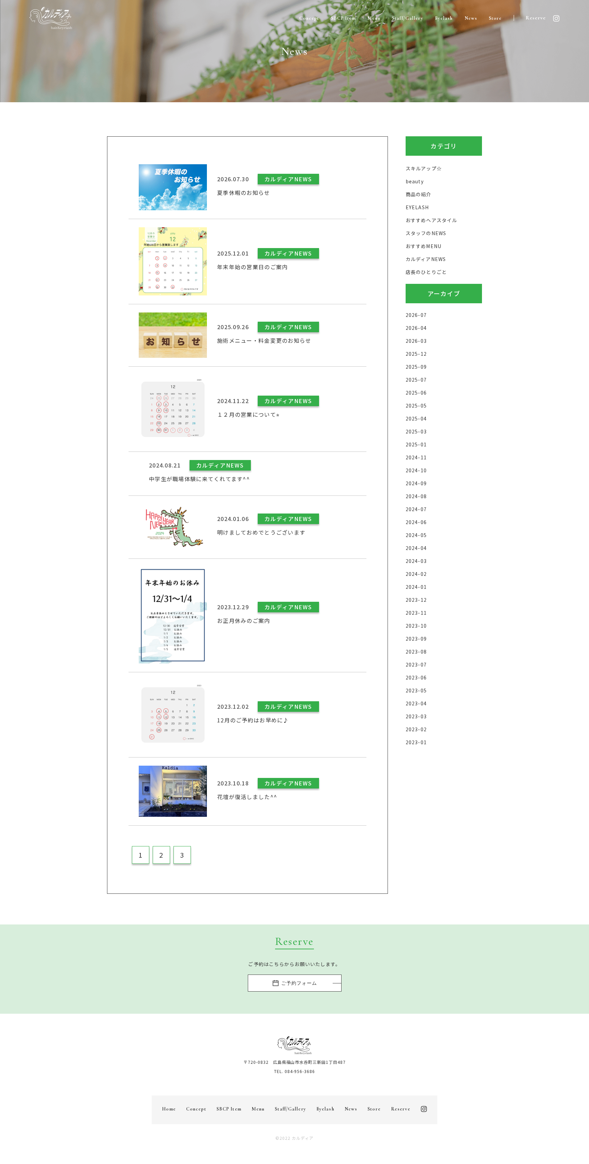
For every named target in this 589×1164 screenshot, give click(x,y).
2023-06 (416, 677)
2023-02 (416, 729)
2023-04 (416, 703)
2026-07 (416, 314)
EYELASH (417, 207)
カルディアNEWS (426, 259)
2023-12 (416, 599)
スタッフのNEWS (426, 233)
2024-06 (416, 522)
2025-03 (416, 431)
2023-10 (416, 625)
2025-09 (416, 366)
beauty (415, 181)
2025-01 (416, 444)
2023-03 (416, 716)
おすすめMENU (423, 246)
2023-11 (416, 612)
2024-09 (416, 483)
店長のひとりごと (426, 272)
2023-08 (416, 651)
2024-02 (416, 573)
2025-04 (416, 418)
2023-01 (416, 742)
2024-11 (416, 457)
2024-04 (416, 548)
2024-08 (416, 496)
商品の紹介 (419, 194)
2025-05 (416, 405)
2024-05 (416, 535)
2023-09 (416, 638)
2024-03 (416, 560)
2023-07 (416, 664)
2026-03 (416, 340)
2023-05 (416, 690)
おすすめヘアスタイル (431, 220)
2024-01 (416, 586)
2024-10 (416, 470)
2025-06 (416, 392)
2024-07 (416, 509)
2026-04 (416, 327)
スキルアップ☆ (424, 168)
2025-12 (416, 353)
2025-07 (416, 379)
